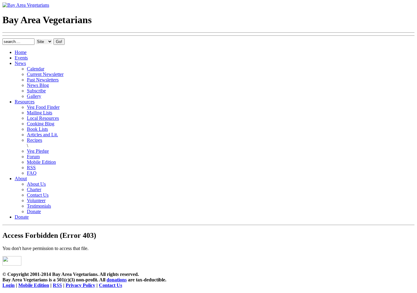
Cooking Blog (40, 123)
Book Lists (37, 129)
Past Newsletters (43, 79)
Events (21, 57)
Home (21, 52)
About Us (36, 184)
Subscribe (36, 90)
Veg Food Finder (43, 107)
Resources (24, 101)
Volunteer (36, 200)
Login (8, 285)
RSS (31, 167)
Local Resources (43, 118)
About (21, 178)
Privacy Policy (80, 285)
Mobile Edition (41, 162)
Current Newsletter (45, 74)
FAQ (32, 173)
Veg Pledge (38, 151)
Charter (34, 189)
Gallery (34, 96)
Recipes (34, 140)
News (20, 63)
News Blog (38, 85)
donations (117, 279)
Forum (33, 156)
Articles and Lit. (42, 134)
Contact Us (38, 195)
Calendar (35, 68)
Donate (34, 211)
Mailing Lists (39, 112)
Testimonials (39, 206)
